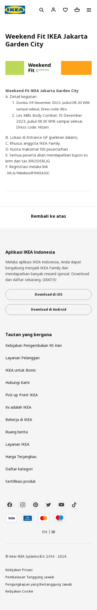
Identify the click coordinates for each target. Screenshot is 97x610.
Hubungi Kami (17, 382)
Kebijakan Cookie (19, 591)
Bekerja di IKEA (18, 419)
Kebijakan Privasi (19, 570)
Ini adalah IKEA (18, 407)
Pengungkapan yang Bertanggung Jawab (38, 584)
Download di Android (48, 309)
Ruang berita (16, 431)
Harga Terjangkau (20, 456)
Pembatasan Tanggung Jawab (29, 577)
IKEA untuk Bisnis (20, 370)
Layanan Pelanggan (22, 357)
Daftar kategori (19, 468)
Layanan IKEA (17, 444)
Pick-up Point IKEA (21, 394)
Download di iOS (48, 294)
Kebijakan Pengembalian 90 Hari (33, 345)
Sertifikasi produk (20, 481)
